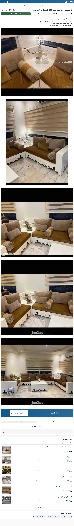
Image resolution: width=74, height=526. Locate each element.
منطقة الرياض (39, 5)
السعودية (45, 5)
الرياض (32, 5)
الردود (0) (55, 421)
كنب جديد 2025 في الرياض (53, 516)
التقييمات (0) (19, 421)
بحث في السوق (65, 443)
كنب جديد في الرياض (40, 516)
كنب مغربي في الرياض (67, 516)
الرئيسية (50, 5)
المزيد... (31, 516)
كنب (23, 5)
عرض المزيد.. (37, 507)
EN (1, 1)
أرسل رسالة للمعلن (17, 13)
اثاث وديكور (27, 5)
